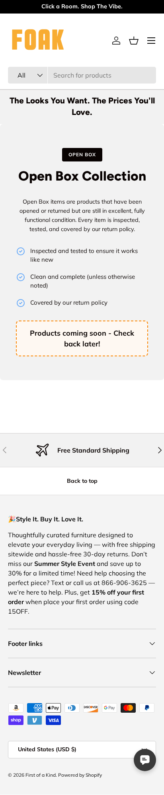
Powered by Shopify (80, 775)
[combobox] (82, 75)
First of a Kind (40, 775)
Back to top (82, 480)
